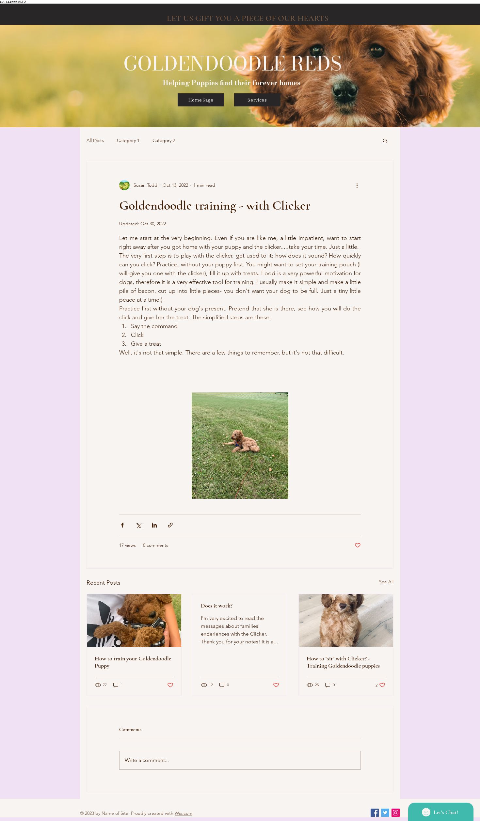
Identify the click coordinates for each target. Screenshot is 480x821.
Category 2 (163, 140)
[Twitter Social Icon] (385, 813)
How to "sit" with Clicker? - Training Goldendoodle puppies (343, 662)
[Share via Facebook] (122, 525)
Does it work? (216, 605)
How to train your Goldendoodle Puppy (133, 662)
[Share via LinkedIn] (154, 525)
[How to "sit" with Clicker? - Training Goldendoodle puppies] (346, 620)
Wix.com (183, 813)
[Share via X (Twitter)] (138, 525)
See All (386, 582)
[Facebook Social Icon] (375, 813)
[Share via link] (170, 525)
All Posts (95, 140)
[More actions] (357, 185)
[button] (385, 140)
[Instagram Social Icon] (396, 813)
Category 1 (128, 140)
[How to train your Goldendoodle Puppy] (134, 620)
